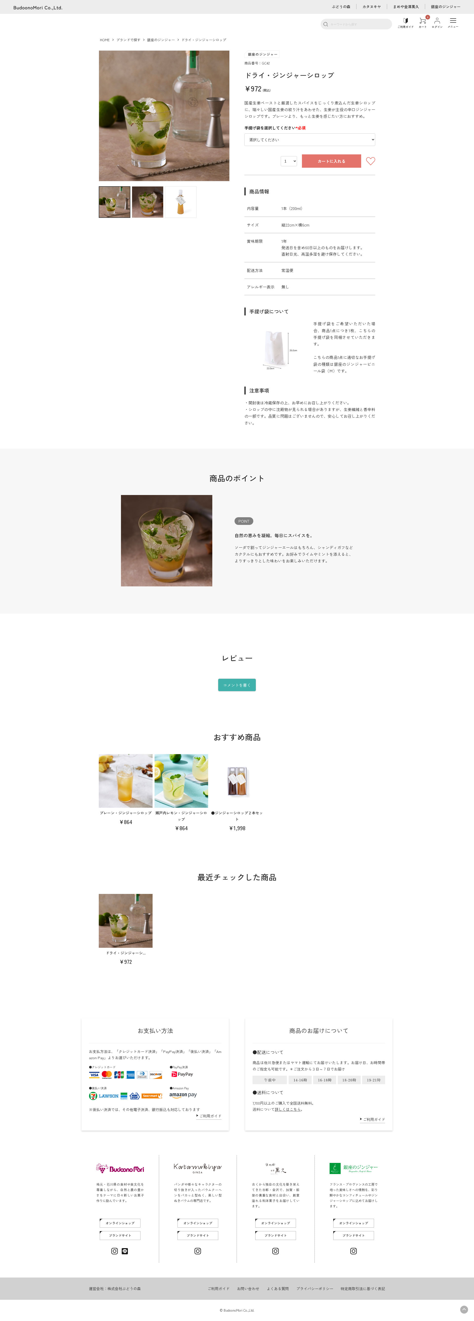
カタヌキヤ (371, 6)
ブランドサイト (120, 1235)
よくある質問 (278, 1288)
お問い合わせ (248, 1288)
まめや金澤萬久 (406, 6)
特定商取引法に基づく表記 (363, 1288)
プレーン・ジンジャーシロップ (126, 812)
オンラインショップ (120, 1223)
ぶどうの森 (341, 6)
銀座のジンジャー (446, 6)
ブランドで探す (128, 39)
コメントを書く (237, 685)
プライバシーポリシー (314, 1288)
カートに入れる (331, 161)
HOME (105, 39)
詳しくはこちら (288, 1109)
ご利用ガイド (210, 1115)
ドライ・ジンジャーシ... (126, 952)
